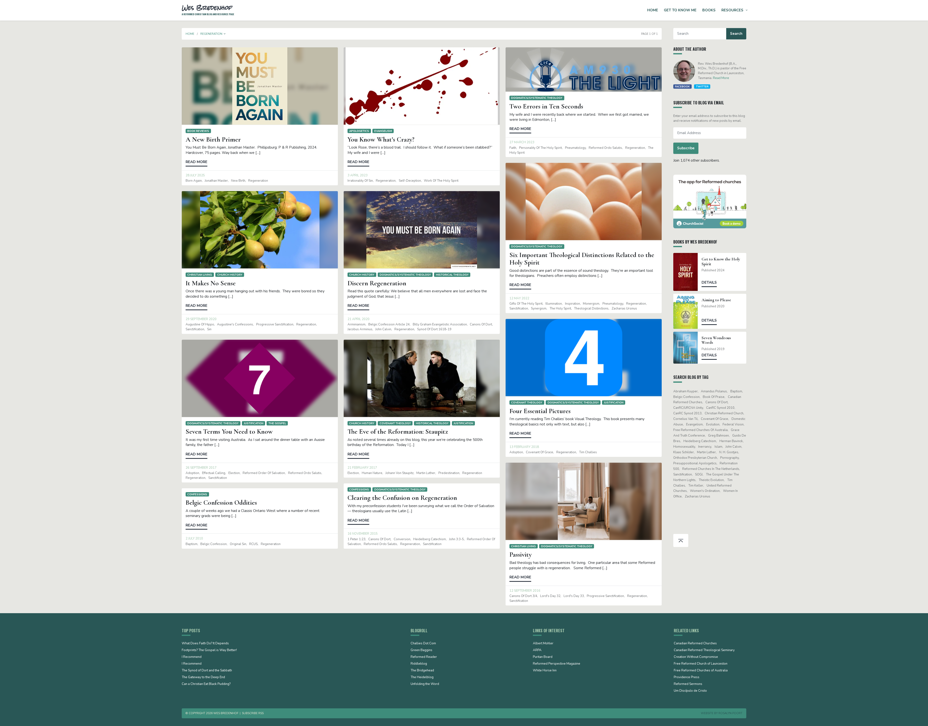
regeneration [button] (211, 34)
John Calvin (383, 329)
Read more (196, 161)
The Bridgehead (422, 671)
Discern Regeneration (377, 283)
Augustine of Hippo (200, 324)
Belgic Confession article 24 (389, 324)
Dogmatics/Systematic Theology (536, 98)
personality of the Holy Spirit (540, 148)
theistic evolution (711, 480)
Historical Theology (452, 275)
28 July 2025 (195, 175)
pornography (729, 458)
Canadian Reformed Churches (695, 644)
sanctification (518, 308)
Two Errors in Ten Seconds (546, 106)
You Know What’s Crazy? (381, 139)
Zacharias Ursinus (624, 308)
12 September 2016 (524, 591)
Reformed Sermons (688, 684)
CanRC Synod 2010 (720, 408)
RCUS (253, 544)
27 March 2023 (521, 142)
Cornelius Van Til (685, 419)
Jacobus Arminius (360, 329)
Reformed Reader (424, 657)
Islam (718, 447)
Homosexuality (684, 447)
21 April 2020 (359, 319)
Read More (721, 78)
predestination (448, 473)
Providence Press (686, 677)
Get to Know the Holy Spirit (721, 261)
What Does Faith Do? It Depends (205, 644)
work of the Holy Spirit (441, 181)
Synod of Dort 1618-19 (434, 329)
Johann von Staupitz (399, 473)
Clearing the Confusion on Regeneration (402, 498)
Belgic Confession (213, 544)
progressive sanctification (274, 324)
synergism (538, 308)
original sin (238, 544)
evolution (712, 424)
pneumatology (575, 148)
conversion (402, 539)
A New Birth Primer (213, 139)
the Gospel (277, 423)
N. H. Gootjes (728, 452)
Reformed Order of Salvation (264, 473)
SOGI (699, 474)
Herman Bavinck (731, 441)
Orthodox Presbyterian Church (695, 458)
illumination (553, 304)
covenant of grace (539, 452)
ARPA (537, 650)
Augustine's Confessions (235, 324)
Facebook (682, 86)
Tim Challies (588, 452)
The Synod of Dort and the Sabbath (207, 671)
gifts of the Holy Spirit (526, 304)
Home (652, 10)
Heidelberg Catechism (429, 539)
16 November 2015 (363, 534)
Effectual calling (213, 473)
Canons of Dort (481, 324)
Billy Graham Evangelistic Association (440, 324)
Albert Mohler (543, 644)
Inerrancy (704, 447)
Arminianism (356, 324)
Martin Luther (425, 473)
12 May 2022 (519, 298)
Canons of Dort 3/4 (523, 596)
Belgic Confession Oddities (221, 502)
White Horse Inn (545, 671)
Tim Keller (695, 485)
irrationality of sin (360, 181)
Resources (732, 10)
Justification (614, 402)
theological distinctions (591, 308)
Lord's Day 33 (574, 596)
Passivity (520, 554)
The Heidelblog (422, 677)
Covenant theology (526, 402)
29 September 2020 (201, 319)
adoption (516, 452)
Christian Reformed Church (724, 413)
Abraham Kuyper (685, 391)
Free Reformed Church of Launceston (700, 664)
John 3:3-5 (456, 539)
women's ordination (705, 491)
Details (709, 282)
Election (234, 473)
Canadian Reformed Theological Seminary (704, 650)
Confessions (359, 489)
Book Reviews (198, 131)
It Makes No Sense (211, 283)
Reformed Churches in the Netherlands (710, 469)
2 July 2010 (194, 538)
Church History (229, 275)
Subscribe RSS (253, 713)
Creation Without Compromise (696, 657)
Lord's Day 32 (550, 596)
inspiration (572, 304)
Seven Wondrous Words (716, 340)
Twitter (702, 86)
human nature (372, 473)
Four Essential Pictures (540, 411)
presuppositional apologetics (695, 463)
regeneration (258, 181)
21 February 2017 (362, 468)
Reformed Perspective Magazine (556, 664)
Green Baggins (421, 650)
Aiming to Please (716, 299)
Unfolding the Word (425, 684)
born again (194, 181)
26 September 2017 (201, 468)
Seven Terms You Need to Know (229, 431)
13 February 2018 (524, 447)
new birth (238, 181)
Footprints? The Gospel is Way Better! (209, 650)
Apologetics (359, 131)
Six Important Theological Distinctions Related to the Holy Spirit (581, 258)
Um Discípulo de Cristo (690, 691)
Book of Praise (714, 397)
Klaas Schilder (683, 452)
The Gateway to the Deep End (203, 677)
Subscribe (686, 148)
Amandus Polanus (714, 391)
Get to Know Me (680, 10)
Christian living (199, 275)
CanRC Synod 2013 (687, 413)
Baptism (191, 544)
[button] (224, 33)
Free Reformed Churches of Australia (700, 430)
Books (709, 10)
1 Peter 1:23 (356, 539)
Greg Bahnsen (718, 435)
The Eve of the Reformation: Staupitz (398, 431)
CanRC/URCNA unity (688, 408)
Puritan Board (542, 657)
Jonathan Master (216, 181)
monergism (591, 304)
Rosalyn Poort (730, 713)
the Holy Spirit (560, 308)
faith (512, 148)
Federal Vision (733, 424)
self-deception (410, 181)
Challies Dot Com (423, 644)
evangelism (383, 131)
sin (209, 329)
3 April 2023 (358, 175)
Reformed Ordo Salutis (605, 148)
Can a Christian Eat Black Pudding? (206, 684)
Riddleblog (419, 664)
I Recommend (192, 657)
